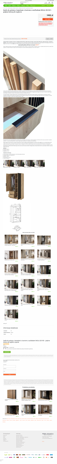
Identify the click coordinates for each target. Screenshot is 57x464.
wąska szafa (47, 418)
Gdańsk (51, 420)
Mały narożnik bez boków (20, 439)
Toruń (45, 420)
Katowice (4, 421)
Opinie (43, 441)
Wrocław (13, 420)
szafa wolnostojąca (30, 418)
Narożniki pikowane (19, 440)
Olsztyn (48, 420)
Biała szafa (8, 418)
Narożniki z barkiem (19, 436)
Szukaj (22, 3)
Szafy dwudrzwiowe (42, 418)
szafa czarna (19, 418)
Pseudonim (4, 368)
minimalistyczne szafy (13, 418)
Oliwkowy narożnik (19, 446)
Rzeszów (29, 420)
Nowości (43, 5)
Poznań (10, 420)
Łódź (26, 420)
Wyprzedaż (49, 5)
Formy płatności (5, 441)
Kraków (7, 420)
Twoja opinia (4, 364)
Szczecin (23, 420)
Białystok (32, 420)
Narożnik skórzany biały (20, 443)
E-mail (4, 371)
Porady (4, 440)
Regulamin (5, 439)
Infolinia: (50, 0)
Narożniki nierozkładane (20, 438)
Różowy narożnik (19, 444)
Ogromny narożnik (19, 435)
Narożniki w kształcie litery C (20, 442)
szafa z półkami (35, 418)
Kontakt (4, 438)
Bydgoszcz (17, 420)
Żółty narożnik (18, 447)
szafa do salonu (24, 418)
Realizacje (45, 3)
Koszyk (4, 436)
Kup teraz (47, 19)
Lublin (21, 420)
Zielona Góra (39, 420)
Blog (4, 437)
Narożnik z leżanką (19, 441)
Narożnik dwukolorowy (19, 445)
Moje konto (5, 435)
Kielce (35, 420)
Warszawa (4, 420)
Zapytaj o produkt (49, 38)
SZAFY (37, 45)
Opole (42, 420)
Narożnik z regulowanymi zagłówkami (22, 437)
